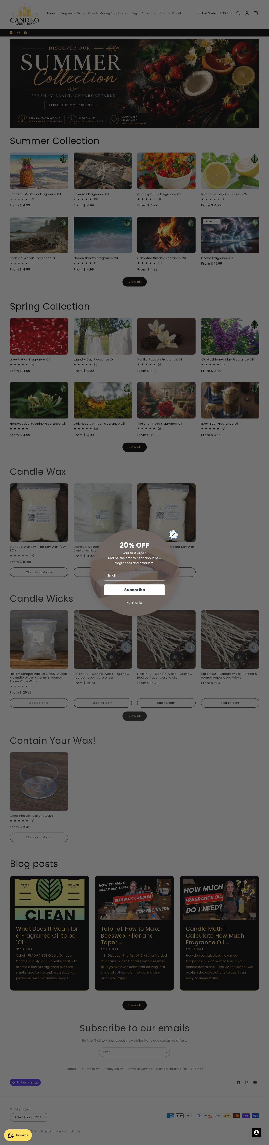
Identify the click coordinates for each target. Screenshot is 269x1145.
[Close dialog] (173, 535)
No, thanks (134, 602)
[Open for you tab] (256, 1132)
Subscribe (134, 590)
